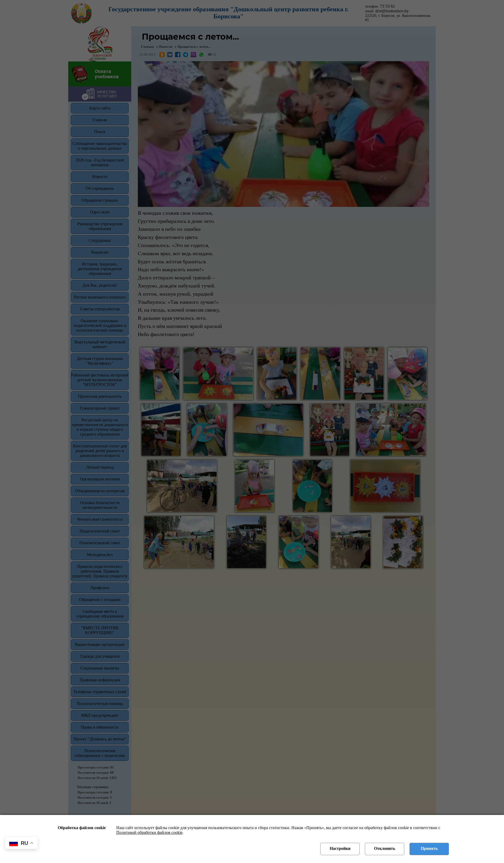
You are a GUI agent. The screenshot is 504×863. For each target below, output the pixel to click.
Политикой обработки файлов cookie (149, 832)
